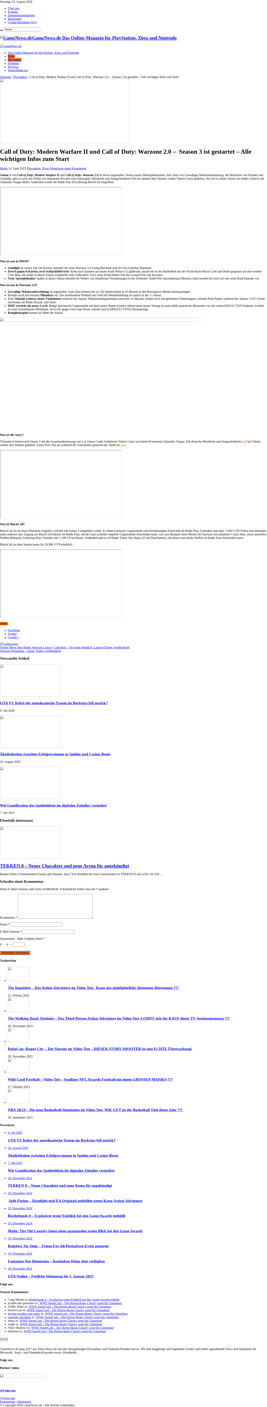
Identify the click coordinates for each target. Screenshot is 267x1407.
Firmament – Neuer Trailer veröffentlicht (30, 651)
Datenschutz (7, 1401)
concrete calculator (19, 1317)
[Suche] (1, 30)
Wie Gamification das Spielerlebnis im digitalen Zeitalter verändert (53, 805)
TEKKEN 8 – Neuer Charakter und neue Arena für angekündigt (64, 865)
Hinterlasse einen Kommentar (68, 168)
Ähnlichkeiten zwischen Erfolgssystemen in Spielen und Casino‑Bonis (55, 754)
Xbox (11, 56)
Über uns (13, 8)
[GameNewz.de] (11, 46)
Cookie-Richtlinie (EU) (22, 22)
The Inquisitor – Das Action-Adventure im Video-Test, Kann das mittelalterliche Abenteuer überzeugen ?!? (93, 988)
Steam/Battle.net (18, 70)
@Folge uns (8, 1390)
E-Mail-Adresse (11, 931)
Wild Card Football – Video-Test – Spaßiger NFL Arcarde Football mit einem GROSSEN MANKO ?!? (90, 1079)
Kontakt (13, 11)
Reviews (13, 66)
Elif (244, 441)
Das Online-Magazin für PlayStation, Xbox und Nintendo (43, 52)
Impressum (14, 18)
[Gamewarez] (9, 644)
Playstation (14, 59)
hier (123, 445)
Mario (4, 168)
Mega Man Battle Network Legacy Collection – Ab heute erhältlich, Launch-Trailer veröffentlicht (64, 647)
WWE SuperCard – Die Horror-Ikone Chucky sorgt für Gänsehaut (80, 1303)
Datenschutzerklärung (21, 15)
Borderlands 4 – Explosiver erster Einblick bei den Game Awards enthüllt (74, 1299)
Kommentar (8, 917)
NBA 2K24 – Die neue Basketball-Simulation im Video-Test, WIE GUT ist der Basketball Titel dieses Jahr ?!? (96, 1110)
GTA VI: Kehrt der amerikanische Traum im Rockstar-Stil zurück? (54, 703)
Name (5, 924)
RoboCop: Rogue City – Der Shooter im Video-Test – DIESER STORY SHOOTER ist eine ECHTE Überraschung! (100, 1049)
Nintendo (13, 63)
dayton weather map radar (24, 1313)
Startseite (5, 77)
